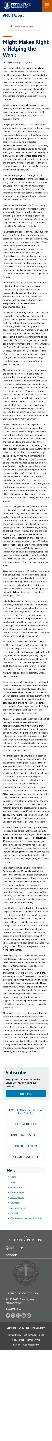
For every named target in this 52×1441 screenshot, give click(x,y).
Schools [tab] (11, 1255)
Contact (14, 1212)
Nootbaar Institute (26, 1135)
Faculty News (17, 1197)
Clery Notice (18, 1339)
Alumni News (16, 1187)
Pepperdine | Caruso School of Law (16, 4)
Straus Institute (26, 1157)
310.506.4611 (13, 1308)
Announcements (18, 1207)
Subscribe (26, 1094)
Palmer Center (26, 1146)
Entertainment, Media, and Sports (26, 1111)
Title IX (16, 1344)
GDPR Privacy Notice (34, 1334)
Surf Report (15, 15)
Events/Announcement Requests (26, 1218)
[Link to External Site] (26, 1240)
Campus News (17, 1192)
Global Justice (26, 1124)
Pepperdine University (35, 1327)
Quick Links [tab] (15, 1247)
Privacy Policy (14, 1334)
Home (13, 1176)
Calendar (14, 1202)
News (13, 1182)
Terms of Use (33, 1339)
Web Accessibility (31, 1344)
